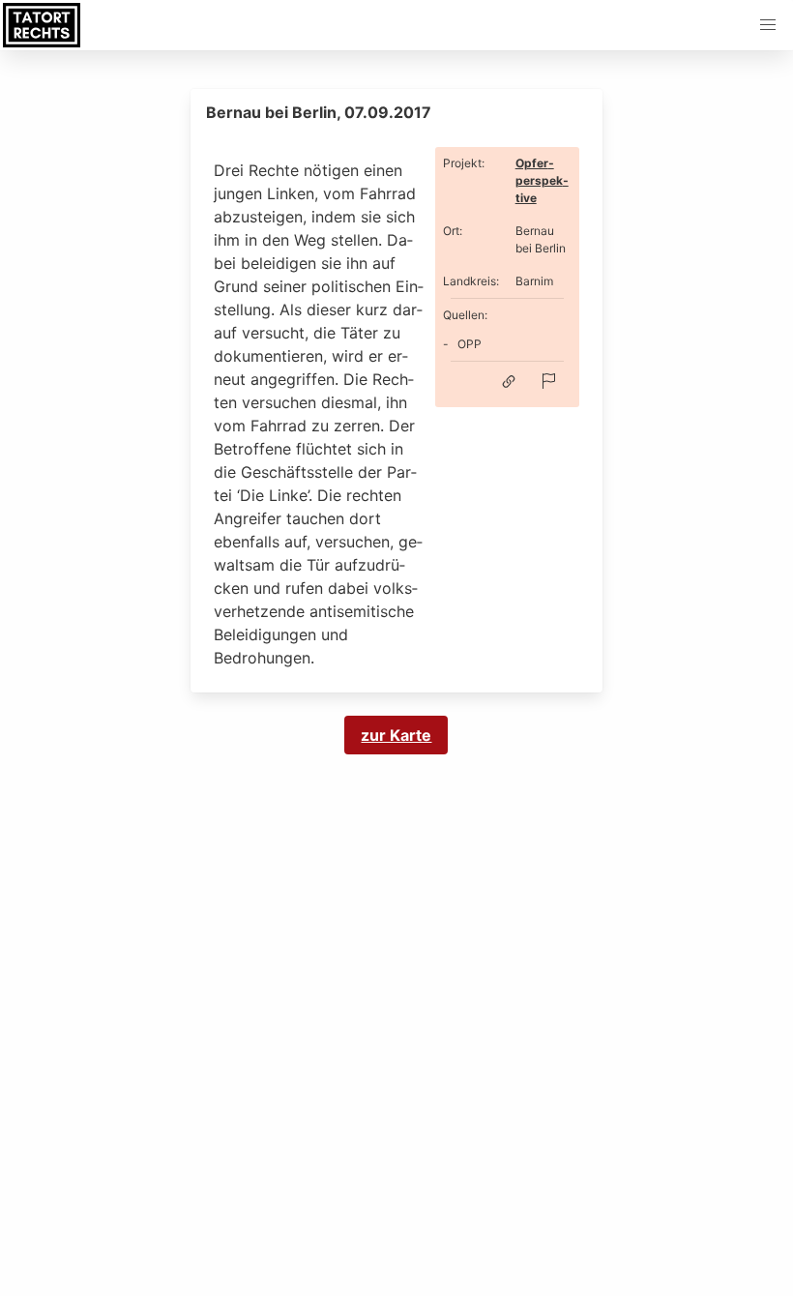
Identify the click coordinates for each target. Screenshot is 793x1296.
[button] (768, 25)
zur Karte (396, 735)
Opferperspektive (542, 180)
